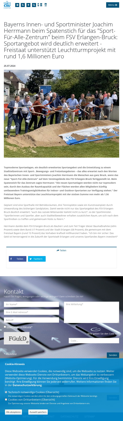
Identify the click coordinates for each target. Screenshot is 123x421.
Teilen (62, 250)
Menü (111, 4)
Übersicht (52, 392)
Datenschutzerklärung (27, 385)
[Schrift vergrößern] (28, 5)
